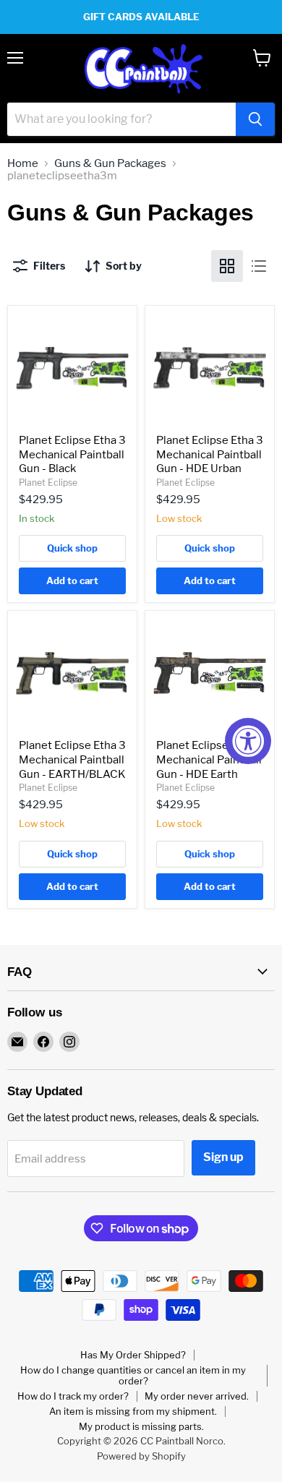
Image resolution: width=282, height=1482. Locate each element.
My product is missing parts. (141, 1426)
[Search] (255, 119)
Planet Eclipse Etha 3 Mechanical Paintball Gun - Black (72, 454)
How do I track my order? (73, 1396)
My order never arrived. (197, 1396)
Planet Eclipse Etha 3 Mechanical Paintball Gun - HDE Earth (209, 759)
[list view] (259, 266)
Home (22, 164)
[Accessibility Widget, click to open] (248, 741)
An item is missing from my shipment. (133, 1411)
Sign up (223, 1157)
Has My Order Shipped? (133, 1355)
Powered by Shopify (141, 1456)
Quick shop (72, 548)
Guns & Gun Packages (110, 164)
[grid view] (227, 266)
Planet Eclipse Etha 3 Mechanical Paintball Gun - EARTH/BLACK (72, 759)
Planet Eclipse (48, 482)
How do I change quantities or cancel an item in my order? (133, 1375)
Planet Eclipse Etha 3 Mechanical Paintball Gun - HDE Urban (209, 454)
